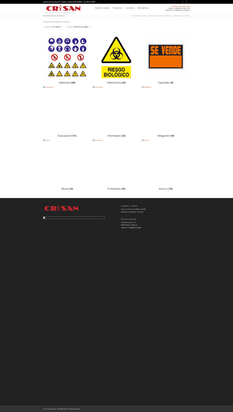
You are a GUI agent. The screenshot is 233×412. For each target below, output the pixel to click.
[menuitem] (102, 8)
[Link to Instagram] (184, 2)
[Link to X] (188, 2)
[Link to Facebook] (181, 2)
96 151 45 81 (91, 2)
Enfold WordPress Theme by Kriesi (68, 409)
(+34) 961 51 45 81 (135, 228)
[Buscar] (152, 8)
